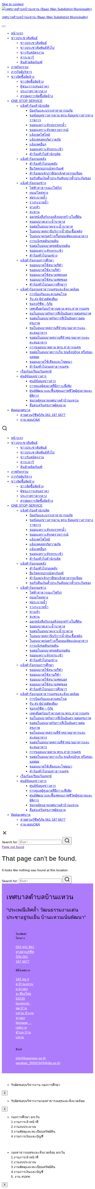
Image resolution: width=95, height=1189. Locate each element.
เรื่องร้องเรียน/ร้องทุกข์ (36, 371)
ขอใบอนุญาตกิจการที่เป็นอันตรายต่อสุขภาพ (60, 313)
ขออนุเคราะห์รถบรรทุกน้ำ (48, 125)
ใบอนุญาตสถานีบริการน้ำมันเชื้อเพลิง (56, 231)
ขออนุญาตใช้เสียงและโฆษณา (51, 362)
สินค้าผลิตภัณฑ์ (31, 62)
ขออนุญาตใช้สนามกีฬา (46, 265)
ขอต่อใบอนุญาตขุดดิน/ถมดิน (50, 246)
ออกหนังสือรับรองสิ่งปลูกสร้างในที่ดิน (56, 217)
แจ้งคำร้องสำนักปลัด (34, 105)
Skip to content (13, 4)
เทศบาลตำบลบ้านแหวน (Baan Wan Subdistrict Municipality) (45, 17)
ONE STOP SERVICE (26, 101)
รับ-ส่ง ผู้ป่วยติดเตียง (44, 299)
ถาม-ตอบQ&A (30, 419)
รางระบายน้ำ (39, 202)
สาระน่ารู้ (27, 57)
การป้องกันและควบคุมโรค (48, 294)
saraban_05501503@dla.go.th (38, 1063)
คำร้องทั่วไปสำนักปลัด (45, 154)
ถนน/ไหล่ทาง (39, 192)
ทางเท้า (35, 207)
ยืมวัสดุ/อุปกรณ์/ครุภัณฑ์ (47, 168)
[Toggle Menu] (4, 26)
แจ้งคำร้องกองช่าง (33, 183)
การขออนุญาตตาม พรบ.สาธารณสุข (55, 347)
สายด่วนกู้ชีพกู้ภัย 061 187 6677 (42, 415)
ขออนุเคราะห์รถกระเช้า (46, 149)
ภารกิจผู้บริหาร (21, 72)
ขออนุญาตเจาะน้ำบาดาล (47, 221)
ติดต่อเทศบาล (20, 410)
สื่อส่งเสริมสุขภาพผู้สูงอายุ (48, 405)
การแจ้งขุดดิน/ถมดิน (44, 241)
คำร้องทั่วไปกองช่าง (43, 255)
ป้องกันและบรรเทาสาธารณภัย (51, 110)
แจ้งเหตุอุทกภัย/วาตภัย (45, 139)
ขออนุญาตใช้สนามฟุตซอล (48, 279)
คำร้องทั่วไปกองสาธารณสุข (49, 366)
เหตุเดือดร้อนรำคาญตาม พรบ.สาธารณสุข (59, 308)
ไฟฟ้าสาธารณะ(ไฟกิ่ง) (46, 188)
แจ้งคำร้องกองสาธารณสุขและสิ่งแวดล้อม (49, 289)
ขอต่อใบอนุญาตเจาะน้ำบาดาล (51, 226)
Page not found (13, 847)
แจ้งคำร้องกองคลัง (33, 159)
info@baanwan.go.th (31, 1058)
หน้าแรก (17, 33)
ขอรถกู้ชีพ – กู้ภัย (41, 708)
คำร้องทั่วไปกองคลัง (43, 163)
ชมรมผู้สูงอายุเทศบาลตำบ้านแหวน (54, 400)
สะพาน (35, 212)
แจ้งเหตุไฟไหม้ (40, 134)
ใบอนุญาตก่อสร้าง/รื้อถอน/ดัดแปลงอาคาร (59, 236)
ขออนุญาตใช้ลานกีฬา (45, 270)
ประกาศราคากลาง (33, 91)
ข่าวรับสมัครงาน (32, 52)
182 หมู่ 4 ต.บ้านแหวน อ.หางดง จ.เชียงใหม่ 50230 (24, 988)
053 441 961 (25, 947)
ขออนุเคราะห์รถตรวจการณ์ (49, 130)
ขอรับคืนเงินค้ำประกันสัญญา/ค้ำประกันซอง (60, 178)
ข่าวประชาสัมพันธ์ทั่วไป (37, 47)
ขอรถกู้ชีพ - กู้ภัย (41, 304)
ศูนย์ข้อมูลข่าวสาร (33, 376)
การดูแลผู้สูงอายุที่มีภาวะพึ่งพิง (50, 386)
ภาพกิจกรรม (19, 67)
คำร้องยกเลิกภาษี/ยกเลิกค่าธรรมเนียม (56, 173)
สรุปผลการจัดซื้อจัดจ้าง (36, 96)
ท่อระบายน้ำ (38, 197)
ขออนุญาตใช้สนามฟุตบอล (48, 275)
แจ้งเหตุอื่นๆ (38, 144)
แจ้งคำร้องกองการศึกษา (37, 260)
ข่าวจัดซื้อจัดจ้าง (22, 76)
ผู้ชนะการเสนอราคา (34, 86)
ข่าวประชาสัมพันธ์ (24, 38)
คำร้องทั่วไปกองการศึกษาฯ (48, 284)
